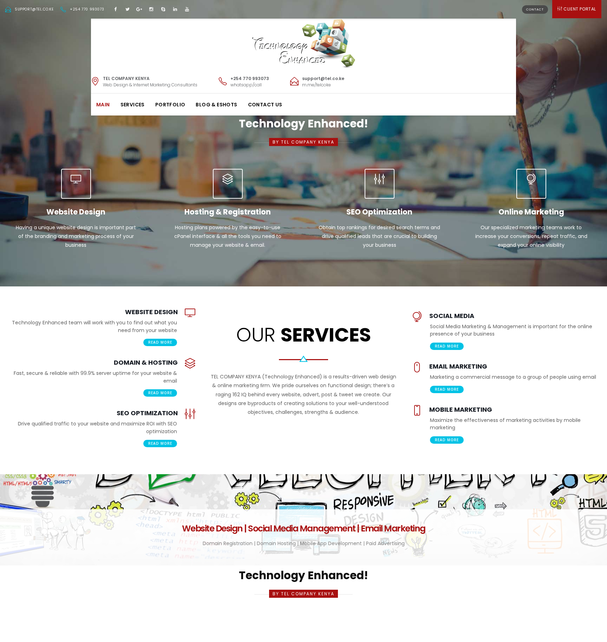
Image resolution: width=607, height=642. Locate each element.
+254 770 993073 (87, 9)
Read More (160, 342)
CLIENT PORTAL (579, 9)
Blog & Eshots (216, 104)
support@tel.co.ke (34, 9)
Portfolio (170, 104)
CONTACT (535, 9)
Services (132, 104)
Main (103, 104)
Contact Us (265, 104)
